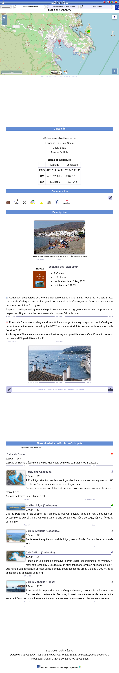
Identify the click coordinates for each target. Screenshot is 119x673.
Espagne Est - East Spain (59, 143)
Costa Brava (59, 147)
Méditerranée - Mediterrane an (59, 138)
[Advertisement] (59, 100)
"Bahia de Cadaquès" (59, 389)
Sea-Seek (59, 1)
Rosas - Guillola (59, 152)
